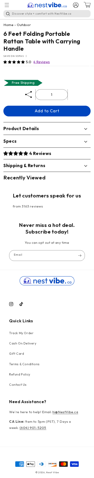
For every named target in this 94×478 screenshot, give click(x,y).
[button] (14, 62)
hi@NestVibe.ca (65, 412)
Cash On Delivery (23, 343)
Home (8, 25)
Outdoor (24, 25)
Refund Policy (19, 374)
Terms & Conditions (24, 364)
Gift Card (16, 354)
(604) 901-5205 (33, 427)
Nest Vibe (52, 472)
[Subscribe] (80, 255)
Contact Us (18, 385)
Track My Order (21, 333)
